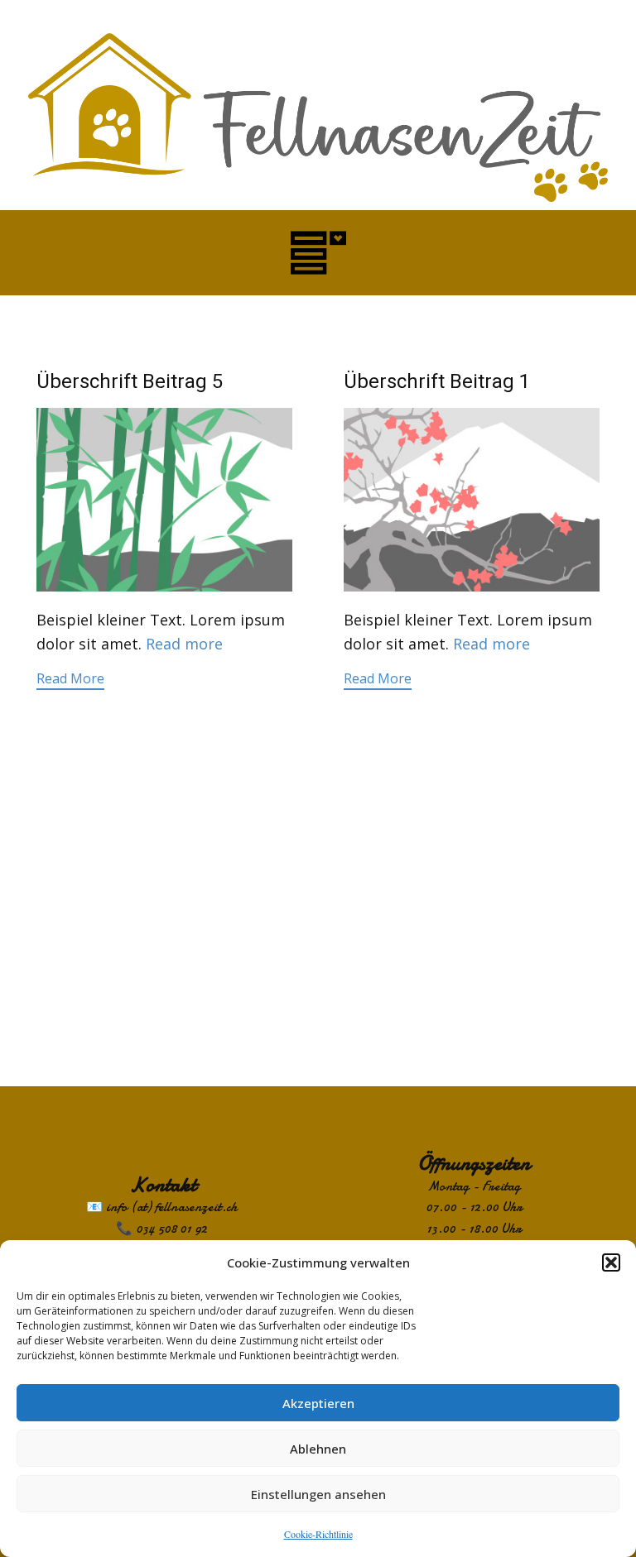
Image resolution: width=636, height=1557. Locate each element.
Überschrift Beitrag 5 (129, 381)
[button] (611, 1262)
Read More (70, 678)
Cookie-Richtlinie (318, 1533)
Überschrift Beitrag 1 (437, 381)
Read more (184, 644)
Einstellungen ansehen (318, 1494)
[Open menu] (318, 252)
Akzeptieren (318, 1403)
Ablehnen (318, 1448)
